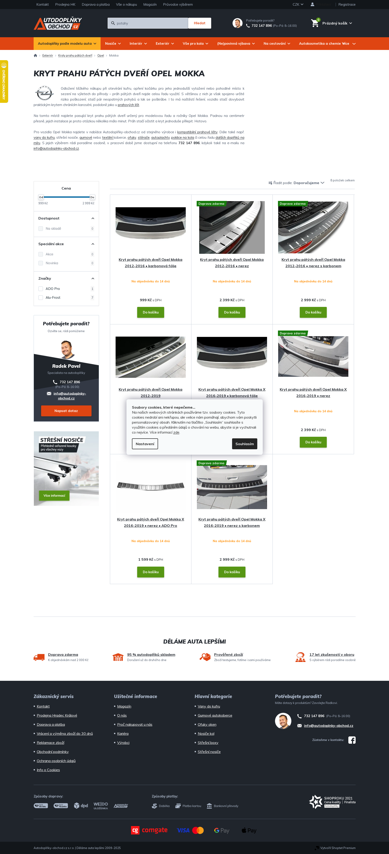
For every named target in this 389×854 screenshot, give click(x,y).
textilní (108, 137)
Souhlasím (244, 444)
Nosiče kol (206, 733)
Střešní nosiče (209, 751)
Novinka (69, 263)
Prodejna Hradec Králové (57, 715)
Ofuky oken (207, 724)
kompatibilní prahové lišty (197, 132)
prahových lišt (128, 105)
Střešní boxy (208, 742)
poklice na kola (182, 137)
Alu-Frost (69, 297)
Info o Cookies (48, 770)
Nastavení (145, 444)
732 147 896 (262, 25)
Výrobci (123, 742)
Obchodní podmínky (53, 751)
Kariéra (123, 733)
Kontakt (42, 4)
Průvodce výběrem (178, 4)
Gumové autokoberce (215, 715)
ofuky (132, 137)
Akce (69, 254)
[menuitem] (67, 43)
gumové (85, 137)
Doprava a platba (96, 4)
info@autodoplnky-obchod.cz (56, 148)
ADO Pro (69, 288)
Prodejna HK (65, 4)
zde (176, 432)
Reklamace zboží (50, 742)
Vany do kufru (209, 706)
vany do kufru (44, 137)
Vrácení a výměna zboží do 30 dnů (65, 733)
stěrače (144, 137)
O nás (122, 715)
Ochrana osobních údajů (56, 760)
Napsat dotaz (66, 411)
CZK (296, 4)
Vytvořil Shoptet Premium (338, 848)
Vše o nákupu (126, 4)
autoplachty (160, 137)
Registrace (347, 4)
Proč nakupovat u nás (134, 724)
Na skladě (69, 228)
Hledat (200, 23)
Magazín (150, 4)
